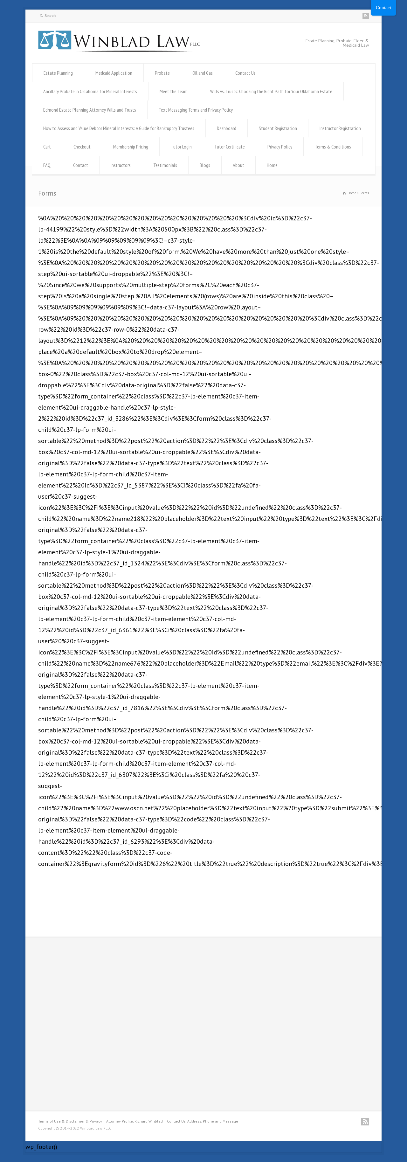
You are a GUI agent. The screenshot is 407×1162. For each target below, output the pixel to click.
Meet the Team (174, 91)
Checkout (82, 146)
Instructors (121, 165)
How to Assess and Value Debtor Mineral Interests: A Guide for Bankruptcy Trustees (118, 128)
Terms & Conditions (333, 146)
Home (272, 165)
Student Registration (278, 128)
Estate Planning (58, 73)
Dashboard (226, 128)
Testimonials (165, 165)
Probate (162, 73)
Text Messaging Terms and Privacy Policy (196, 110)
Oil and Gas (202, 73)
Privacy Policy (279, 146)
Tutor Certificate (229, 146)
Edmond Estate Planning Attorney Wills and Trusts (89, 110)
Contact (80, 165)
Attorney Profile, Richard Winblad (134, 1121)
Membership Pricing (130, 146)
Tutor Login (181, 146)
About (238, 165)
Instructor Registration (340, 128)
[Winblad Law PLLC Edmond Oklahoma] (119, 49)
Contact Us (245, 73)
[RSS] (365, 16)
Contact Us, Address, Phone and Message (202, 1121)
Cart (47, 146)
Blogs (205, 165)
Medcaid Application (113, 73)
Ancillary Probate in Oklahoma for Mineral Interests (90, 91)
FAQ (47, 165)
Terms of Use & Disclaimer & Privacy (70, 1121)
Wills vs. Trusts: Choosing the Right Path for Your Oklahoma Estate (271, 91)
